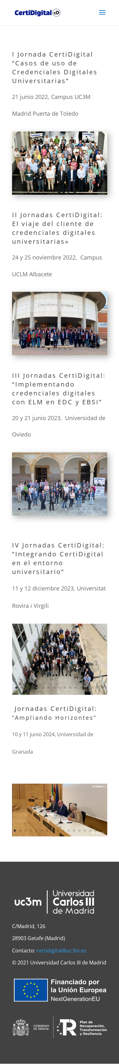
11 (69, 188)
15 (90, 188)
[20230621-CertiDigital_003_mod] (59, 512)
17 (101, 188)
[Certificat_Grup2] (59, 692)
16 (96, 188)
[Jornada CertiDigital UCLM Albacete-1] (59, 352)
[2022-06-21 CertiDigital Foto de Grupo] (59, 192)
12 (74, 188)
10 (63, 188)
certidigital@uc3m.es (61, 950)
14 (85, 188)
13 (79, 188)
